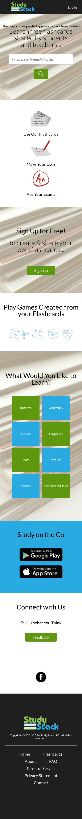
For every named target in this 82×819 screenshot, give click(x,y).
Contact (41, 782)
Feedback (40, 637)
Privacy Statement (41, 775)
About (30, 761)
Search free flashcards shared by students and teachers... (41, 37)
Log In (72, 7)
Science (26, 486)
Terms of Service (41, 768)
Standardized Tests (56, 486)
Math (25, 459)
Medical (56, 459)
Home (24, 754)
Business (26, 408)
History (26, 434)
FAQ (53, 761)
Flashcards (52, 754)
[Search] (41, 74)
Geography (56, 408)
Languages (56, 434)
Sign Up (41, 270)
